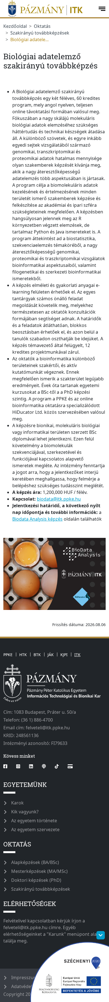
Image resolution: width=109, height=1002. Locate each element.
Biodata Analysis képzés (37, 519)
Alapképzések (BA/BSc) (35, 862)
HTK (23, 654)
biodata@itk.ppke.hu (59, 499)
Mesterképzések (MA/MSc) (39, 871)
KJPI (64, 654)
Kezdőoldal (15, 26)
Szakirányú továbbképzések (39, 33)
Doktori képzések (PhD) (36, 880)
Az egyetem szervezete (35, 829)
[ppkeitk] (49, 8)
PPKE (8, 654)
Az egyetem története (34, 821)
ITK (77, 654)
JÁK (51, 654)
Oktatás (42, 26)
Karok (17, 803)
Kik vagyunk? (25, 812)
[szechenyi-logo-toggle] (100, 935)
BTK (37, 654)
